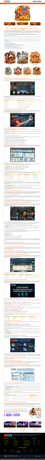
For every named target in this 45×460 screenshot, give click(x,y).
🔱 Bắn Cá (25, 3)
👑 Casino (19, 3)
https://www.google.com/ (6, 34)
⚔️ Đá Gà (29, 3)
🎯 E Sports (15, 3)
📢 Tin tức (39, 3)
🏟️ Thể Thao (7, 3)
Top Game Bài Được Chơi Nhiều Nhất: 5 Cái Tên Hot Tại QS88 (22, 428)
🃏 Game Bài (11, 3)
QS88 (4, 3)
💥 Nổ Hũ (22, 3)
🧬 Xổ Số (32, 3)
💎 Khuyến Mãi (35, 3)
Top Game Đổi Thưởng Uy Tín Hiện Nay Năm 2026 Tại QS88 (35, 428)
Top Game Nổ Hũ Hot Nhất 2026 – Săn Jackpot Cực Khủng (9, 428)
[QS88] (7, 1)
